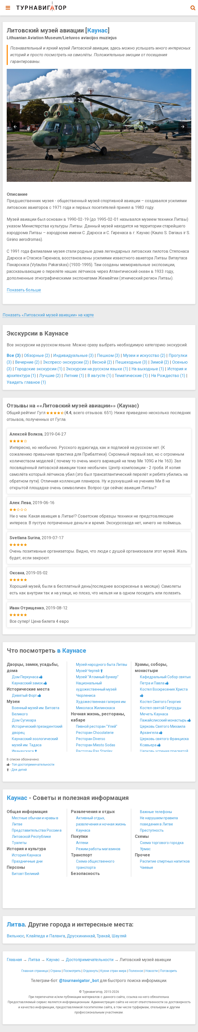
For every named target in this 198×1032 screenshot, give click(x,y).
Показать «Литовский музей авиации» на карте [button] (48, 315)
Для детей (19, 770)
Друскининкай (81, 935)
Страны (55, 971)
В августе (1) (99, 375)
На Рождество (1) (168, 375)
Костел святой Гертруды (160, 708)
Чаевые (146, 867)
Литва (16, 924)
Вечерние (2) (27, 362)
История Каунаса (26, 855)
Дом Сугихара (24, 720)
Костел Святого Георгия (160, 702)
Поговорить (168, 971)
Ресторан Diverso (90, 739)
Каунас (97, 30)
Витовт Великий (25, 874)
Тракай (103, 935)
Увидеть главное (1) (26, 382)
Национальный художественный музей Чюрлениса (96, 689)
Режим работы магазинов (98, 849)
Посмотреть (72, 971)
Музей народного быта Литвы (101, 664)
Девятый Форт (25, 695)
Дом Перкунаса (25, 677)
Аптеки (82, 843)
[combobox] (193, 5)
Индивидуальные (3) (73, 355)
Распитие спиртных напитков (165, 861)
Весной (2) (102, 362)
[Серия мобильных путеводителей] (41, 6)
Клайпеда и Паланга (45, 935)
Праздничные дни (27, 861)
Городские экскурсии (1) (38, 368)
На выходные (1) (147, 368)
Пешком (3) (108, 355)
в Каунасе (71, 650)
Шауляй (119, 935)
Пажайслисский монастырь (163, 720)
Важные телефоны (156, 812)
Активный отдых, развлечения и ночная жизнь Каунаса (101, 824)
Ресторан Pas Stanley (94, 751)
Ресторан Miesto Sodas (95, 745)
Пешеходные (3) (131, 362)
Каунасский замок (28, 683)
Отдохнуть (90, 971)
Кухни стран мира (113, 971)
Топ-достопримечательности (33, 764)
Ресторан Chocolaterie (95, 733)
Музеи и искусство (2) (144, 355)
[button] (193, 8)
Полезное (136, 971)
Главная (14, 959)
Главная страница (34, 971)
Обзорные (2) (37, 355)
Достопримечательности (89, 959)
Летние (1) (74, 375)
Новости (151, 971)
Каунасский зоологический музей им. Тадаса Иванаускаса (35, 745)
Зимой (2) (160, 362)
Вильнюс (15, 935)
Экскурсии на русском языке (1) (97, 368)
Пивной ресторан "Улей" (96, 726)
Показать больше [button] (24, 290)
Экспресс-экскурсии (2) (66, 362)
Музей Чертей (88, 671)
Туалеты (19, 843)
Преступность (152, 830)
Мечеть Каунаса (154, 714)
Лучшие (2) (50, 375)
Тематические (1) (131, 375)
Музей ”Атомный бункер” (97, 677)
